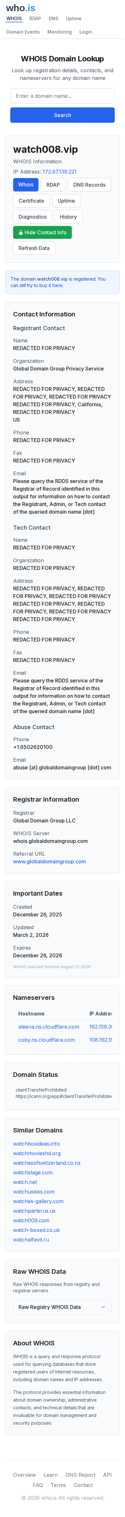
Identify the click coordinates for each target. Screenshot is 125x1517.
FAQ (38, 1485)
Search (62, 115)
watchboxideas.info (36, 1143)
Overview (24, 1475)
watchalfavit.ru (31, 1239)
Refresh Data (34, 248)
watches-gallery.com (38, 1201)
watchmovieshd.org (37, 1153)
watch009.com (31, 1220)
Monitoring (59, 32)
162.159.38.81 (105, 1026)
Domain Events (23, 32)
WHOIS (14, 18)
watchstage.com (33, 1172)
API (107, 1475)
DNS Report (80, 1475)
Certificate (31, 201)
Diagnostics (32, 217)
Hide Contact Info (46, 232)
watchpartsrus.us (34, 1211)
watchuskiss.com (33, 1191)
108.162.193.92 (106, 1040)
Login (85, 32)
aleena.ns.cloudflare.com (48, 1026)
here (57, 285)
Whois (25, 184)
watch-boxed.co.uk (36, 1230)
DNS (53, 18)
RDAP (35, 18)
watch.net (25, 1182)
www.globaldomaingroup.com (49, 861)
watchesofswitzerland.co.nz (47, 1163)
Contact (83, 1485)
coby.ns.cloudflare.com (46, 1040)
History (68, 217)
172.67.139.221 (60, 171)
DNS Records (89, 185)
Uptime (74, 18)
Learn (51, 1475)
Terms (58, 1485)
